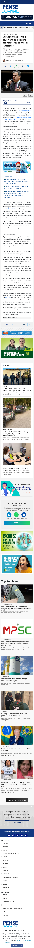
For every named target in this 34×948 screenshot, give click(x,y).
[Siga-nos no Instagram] (13, 835)
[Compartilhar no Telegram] (22, 66)
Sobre (4, 898)
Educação (5, 887)
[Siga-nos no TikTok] (26, 835)
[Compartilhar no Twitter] (11, 66)
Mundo (5, 846)
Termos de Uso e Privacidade (12, 908)
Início (4, 895)
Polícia (5, 857)
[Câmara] (17, 564)
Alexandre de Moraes (24, 110)
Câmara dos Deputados (10, 877)
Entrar (6, 2)
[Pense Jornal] (17, 9)
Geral (4, 850)
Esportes (5, 870)
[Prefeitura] (17, 347)
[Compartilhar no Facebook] (5, 66)
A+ (30, 95)
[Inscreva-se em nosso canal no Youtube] (21, 835)
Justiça (4, 880)
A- (25, 95)
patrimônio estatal (9, 209)
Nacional (5, 863)
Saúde (4, 884)
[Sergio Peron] (17, 17)
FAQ (3, 912)
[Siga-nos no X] (17, 835)
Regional (5, 874)
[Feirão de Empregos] (17, 333)
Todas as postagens (17, 800)
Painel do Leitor (8, 901)
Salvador (7, 297)
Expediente (6, 905)
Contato (5, 915)
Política (5, 843)
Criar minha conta (16, 822)
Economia (5, 860)
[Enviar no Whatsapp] (16, 66)
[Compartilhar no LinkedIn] (28, 66)
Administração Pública (10, 853)
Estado (4, 867)
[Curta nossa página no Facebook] (8, 835)
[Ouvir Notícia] (5, 102)
